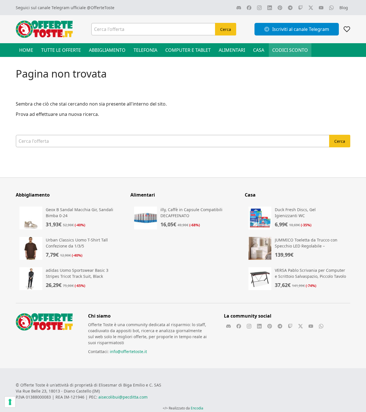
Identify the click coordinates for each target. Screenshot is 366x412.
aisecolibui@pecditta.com (123, 397)
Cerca (225, 29)
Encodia (197, 408)
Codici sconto (290, 50)
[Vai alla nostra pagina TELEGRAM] (290, 7)
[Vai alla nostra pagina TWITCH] (300, 7)
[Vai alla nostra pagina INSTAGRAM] (259, 7)
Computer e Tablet (188, 50)
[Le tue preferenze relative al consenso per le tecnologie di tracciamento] (10, 402)
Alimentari (232, 50)
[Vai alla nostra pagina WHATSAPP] (331, 7)
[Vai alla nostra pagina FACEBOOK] (249, 7)
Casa (258, 50)
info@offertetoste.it (128, 351)
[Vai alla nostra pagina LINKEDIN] (269, 7)
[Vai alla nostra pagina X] (310, 7)
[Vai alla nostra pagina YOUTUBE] (321, 7)
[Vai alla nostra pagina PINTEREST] (280, 7)
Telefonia (145, 50)
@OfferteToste (100, 7)
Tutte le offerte (61, 50)
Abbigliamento (107, 50)
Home (26, 50)
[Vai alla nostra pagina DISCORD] (238, 7)
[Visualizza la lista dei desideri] (346, 29)
